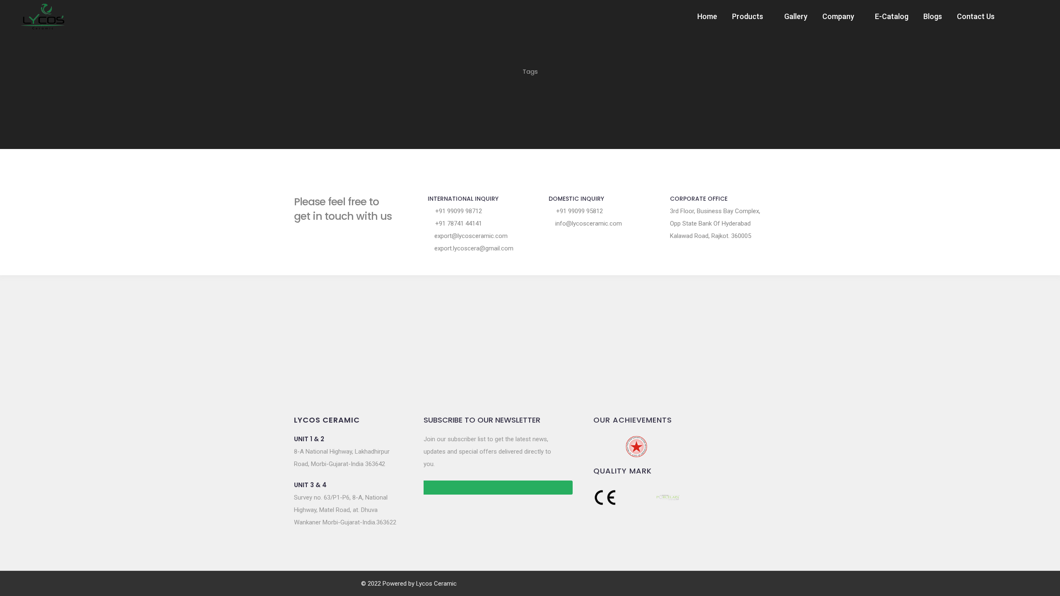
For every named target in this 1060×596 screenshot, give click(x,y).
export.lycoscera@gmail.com (473, 248)
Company (838, 16)
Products (747, 16)
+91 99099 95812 (578, 211)
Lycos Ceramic (436, 583)
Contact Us (976, 16)
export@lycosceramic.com (470, 236)
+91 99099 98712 (458, 211)
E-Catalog (891, 16)
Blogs (932, 16)
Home (707, 16)
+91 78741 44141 (458, 223)
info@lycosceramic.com (588, 223)
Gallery (795, 16)
